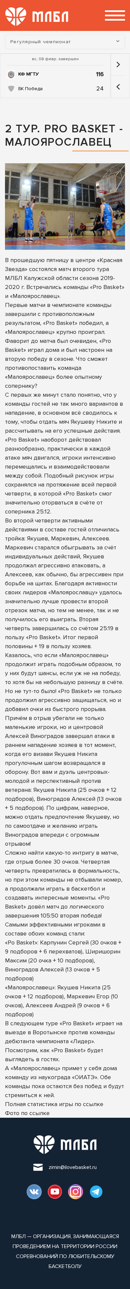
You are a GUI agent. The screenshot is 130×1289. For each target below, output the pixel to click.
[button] (118, 87)
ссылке (93, 1104)
